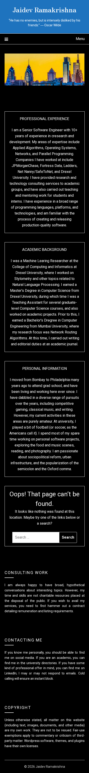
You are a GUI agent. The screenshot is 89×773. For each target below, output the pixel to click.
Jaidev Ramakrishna (44, 9)
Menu (80, 39)
